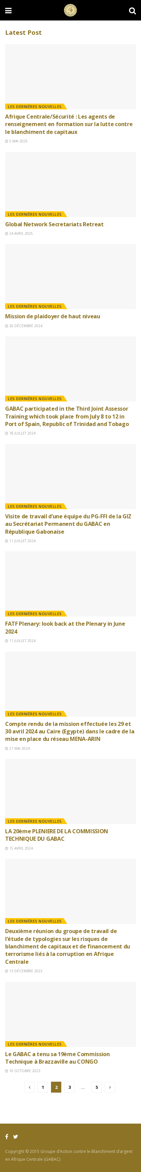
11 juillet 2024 (22, 540)
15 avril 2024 (20, 848)
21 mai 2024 (19, 748)
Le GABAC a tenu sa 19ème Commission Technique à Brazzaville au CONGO (57, 1057)
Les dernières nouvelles (35, 106)
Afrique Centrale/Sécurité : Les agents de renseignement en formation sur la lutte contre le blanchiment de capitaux (68, 124)
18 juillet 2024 (22, 433)
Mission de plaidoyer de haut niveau (52, 316)
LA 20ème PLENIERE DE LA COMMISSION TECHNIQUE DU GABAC (56, 834)
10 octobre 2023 (24, 1070)
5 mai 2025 (18, 141)
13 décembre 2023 (25, 971)
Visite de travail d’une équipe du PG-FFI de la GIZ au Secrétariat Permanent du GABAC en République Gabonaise (68, 524)
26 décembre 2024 (25, 325)
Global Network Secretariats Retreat (54, 224)
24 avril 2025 (20, 233)
